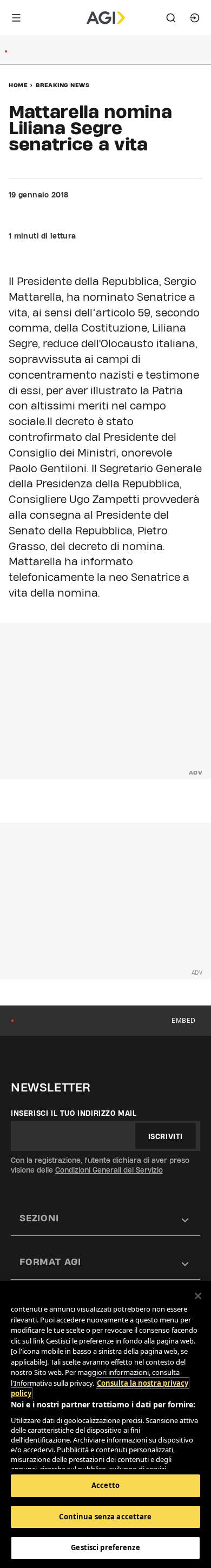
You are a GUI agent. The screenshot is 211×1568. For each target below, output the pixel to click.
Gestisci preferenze (105, 1547)
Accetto (105, 1485)
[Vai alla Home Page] (105, 18)
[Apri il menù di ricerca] (171, 17)
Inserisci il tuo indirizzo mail (74, 1113)
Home (18, 85)
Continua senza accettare (105, 1516)
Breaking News (63, 85)
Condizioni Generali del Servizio (109, 1170)
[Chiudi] (198, 1296)
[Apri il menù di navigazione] (16, 17)
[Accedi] (194, 17)
